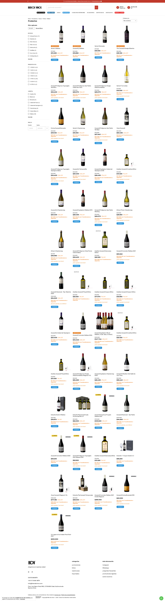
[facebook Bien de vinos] (32, 572)
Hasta (38, 125)
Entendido (22, 599)
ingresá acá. (57, 595)
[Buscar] (96, 7)
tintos (74, 568)
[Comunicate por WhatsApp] (161, 598)
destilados (109, 12)
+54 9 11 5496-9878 (34, 580)
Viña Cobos (51, 12)
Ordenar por (126, 18)
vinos (58, 12)
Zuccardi (31, 28)
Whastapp (106, 568)
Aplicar (47, 128)
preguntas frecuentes (109, 571)
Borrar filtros (39, 28)
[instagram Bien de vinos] (28, 572)
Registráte (122, 8)
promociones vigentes (109, 574)
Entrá (121, 6)
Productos (34, 18)
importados (66, 12)
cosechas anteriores (78, 12)
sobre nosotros (107, 576)
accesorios (90, 12)
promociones (41, 12)
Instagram (106, 565)
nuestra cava (75, 571)
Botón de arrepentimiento (68, 595)
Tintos (44, 18)
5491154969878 (32, 577)
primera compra (119, 12)
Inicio (29, 18)
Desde (30, 125)
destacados (100, 12)
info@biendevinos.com (35, 583)
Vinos (40, 18)
